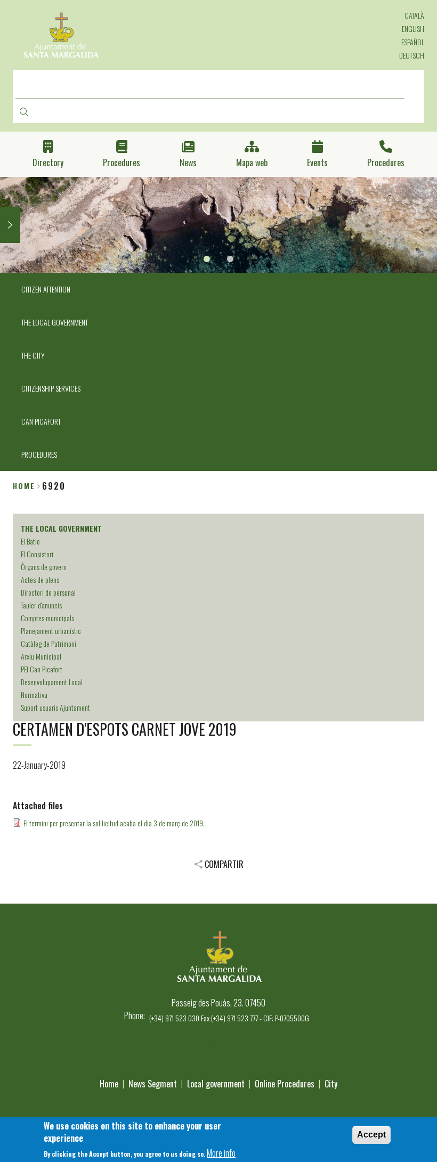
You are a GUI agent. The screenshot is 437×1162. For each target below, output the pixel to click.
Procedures (121, 162)
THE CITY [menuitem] (33, 355)
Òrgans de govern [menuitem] (44, 566)
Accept (371, 1134)
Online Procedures (284, 1083)
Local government (216, 1083)
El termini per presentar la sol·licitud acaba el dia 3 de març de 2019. (114, 822)
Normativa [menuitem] (34, 694)
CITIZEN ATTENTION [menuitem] (45, 289)
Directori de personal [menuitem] (48, 592)
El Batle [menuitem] (30, 541)
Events (317, 162)
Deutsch (411, 55)
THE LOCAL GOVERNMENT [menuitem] (54, 322)
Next (10, 225)
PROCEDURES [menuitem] (39, 454)
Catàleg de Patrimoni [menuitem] (48, 643)
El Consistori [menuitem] (37, 553)
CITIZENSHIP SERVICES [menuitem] (50, 388)
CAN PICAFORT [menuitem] (41, 421)
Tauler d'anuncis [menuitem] (41, 605)
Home (24, 485)
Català (414, 15)
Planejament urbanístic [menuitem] (51, 630)
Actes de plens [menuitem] (40, 579)
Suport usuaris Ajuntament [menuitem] (55, 707)
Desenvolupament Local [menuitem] (52, 681)
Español (412, 41)
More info (221, 1153)
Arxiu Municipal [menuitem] (41, 656)
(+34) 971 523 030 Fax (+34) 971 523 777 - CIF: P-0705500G (229, 1017)
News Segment (152, 1083)
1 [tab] (207, 259)
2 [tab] (230, 259)
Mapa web (252, 162)
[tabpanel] (218, 225)
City (331, 1083)
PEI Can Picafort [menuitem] (41, 669)
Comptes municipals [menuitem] (47, 617)
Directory (48, 162)
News (188, 162)
